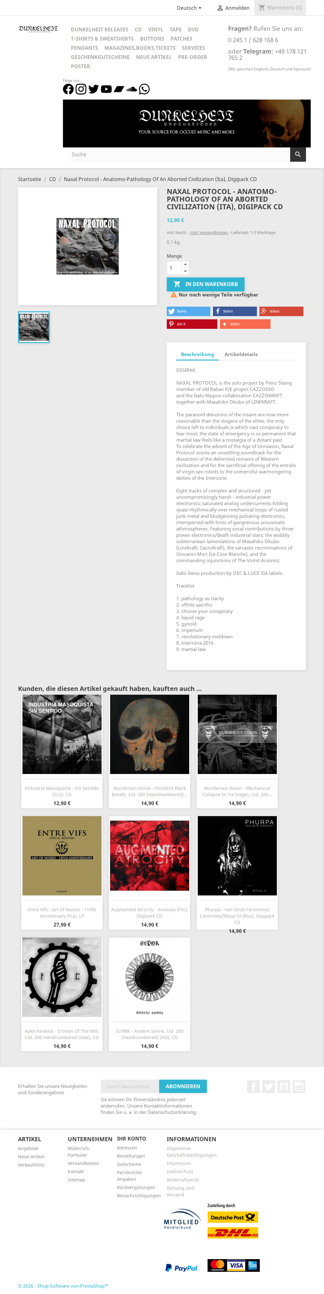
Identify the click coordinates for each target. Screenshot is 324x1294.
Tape (176, 29)
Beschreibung (197, 354)
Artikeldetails (241, 354)
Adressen (127, 1148)
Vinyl (155, 29)
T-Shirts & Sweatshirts (102, 38)
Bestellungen (131, 1156)
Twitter (268, 1086)
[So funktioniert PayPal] (181, 1267)
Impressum (179, 1163)
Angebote (28, 1148)
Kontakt (76, 1171)
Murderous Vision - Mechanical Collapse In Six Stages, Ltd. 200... (237, 791)
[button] (188, 311)
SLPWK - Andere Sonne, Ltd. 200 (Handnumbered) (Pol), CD (150, 1034)
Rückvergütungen (136, 1187)
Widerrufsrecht (183, 1180)
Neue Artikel (154, 57)
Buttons (152, 38)
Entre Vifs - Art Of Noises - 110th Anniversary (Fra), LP (62, 913)
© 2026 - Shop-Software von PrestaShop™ (63, 1286)
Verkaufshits (31, 1165)
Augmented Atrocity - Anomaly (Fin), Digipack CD (149, 913)
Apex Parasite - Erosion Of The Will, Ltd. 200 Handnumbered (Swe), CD (62, 1034)
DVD (193, 29)
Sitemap (76, 1180)
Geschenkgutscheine (100, 57)
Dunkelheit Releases (99, 29)
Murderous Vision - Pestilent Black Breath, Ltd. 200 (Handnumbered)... (149, 791)
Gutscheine (129, 1164)
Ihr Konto (131, 1138)
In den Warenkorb (205, 284)
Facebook (253, 1086)
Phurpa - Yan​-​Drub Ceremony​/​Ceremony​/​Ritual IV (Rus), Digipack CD (237, 916)
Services (193, 47)
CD (138, 29)
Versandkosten (83, 1163)
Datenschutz (180, 1171)
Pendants (84, 47)
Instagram (299, 1086)
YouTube (283, 1086)
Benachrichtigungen (139, 1196)
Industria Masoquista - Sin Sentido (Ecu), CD (62, 791)
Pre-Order (192, 57)
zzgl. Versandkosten (209, 232)
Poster (80, 66)
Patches (181, 38)
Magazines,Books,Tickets (140, 47)
